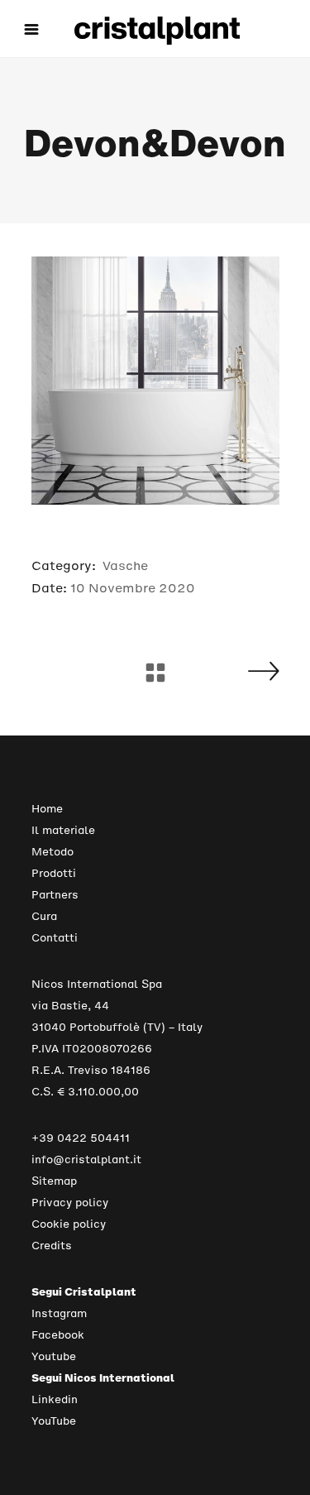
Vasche (125, 565)
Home (47, 809)
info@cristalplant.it (86, 1159)
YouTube (53, 1421)
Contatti (54, 938)
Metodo (52, 852)
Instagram (59, 1313)
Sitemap (54, 1181)
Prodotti (53, 873)
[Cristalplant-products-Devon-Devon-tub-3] (155, 380)
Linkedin (54, 1399)
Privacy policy (69, 1203)
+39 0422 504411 (80, 1138)
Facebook (57, 1335)
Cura (44, 916)
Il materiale (63, 830)
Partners (55, 895)
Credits (51, 1246)
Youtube (53, 1356)
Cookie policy (68, 1224)
